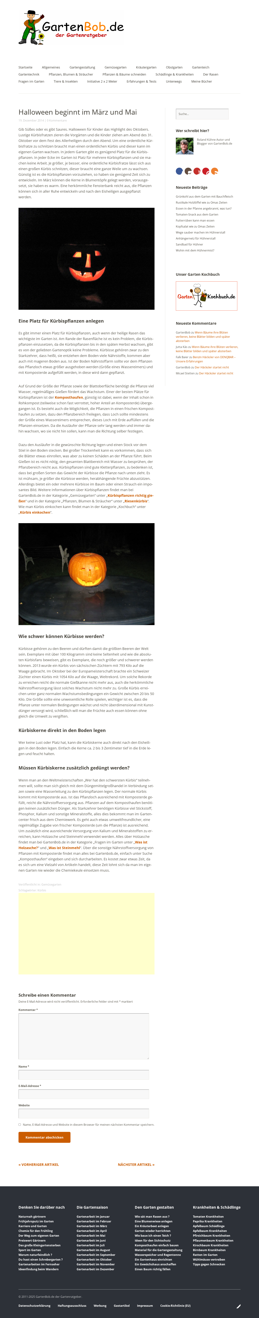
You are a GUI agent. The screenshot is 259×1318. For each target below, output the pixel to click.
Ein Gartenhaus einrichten (153, 1259)
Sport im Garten (29, 1250)
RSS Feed (214, 171)
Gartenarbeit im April (92, 1231)
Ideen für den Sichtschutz (153, 1240)
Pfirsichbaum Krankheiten (211, 1236)
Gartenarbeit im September (96, 1255)
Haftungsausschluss (72, 1306)
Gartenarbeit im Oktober (94, 1259)
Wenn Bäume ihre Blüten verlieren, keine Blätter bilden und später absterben (203, 337)
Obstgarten (174, 67)
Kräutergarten (146, 67)
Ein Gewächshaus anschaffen (155, 1264)
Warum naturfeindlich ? (35, 1255)
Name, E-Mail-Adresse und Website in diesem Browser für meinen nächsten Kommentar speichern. (88, 1125)
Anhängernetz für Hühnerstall (195, 238)
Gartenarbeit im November (96, 1264)
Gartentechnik (28, 74)
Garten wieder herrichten (153, 1231)
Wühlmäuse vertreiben (209, 1259)
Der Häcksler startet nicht (212, 367)
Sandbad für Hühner (189, 244)
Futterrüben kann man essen (195, 220)
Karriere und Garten (32, 1226)
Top (237, 1306)
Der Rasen (210, 74)
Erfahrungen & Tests (141, 81)
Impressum (145, 1306)
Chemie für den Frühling (35, 1231)
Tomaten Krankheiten (208, 1217)
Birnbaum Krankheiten (209, 1250)
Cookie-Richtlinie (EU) (175, 1306)
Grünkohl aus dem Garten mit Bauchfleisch (204, 196)
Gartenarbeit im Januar (93, 1217)
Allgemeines (51, 67)
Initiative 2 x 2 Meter (102, 81)
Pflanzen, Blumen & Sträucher (71, 74)
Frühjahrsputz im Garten (36, 1221)
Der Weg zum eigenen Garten (38, 1236)
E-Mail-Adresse (29, 1086)
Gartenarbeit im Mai (91, 1236)
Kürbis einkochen (35, 512)
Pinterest (205, 171)
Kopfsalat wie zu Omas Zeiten (195, 226)
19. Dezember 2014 (31, 120)
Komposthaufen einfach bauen (157, 1245)
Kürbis (42, 890)
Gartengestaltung (82, 67)
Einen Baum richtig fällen (153, 1269)
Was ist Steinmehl (64, 847)
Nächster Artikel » (136, 1164)
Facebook (179, 171)
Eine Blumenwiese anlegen (153, 1221)
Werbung (100, 1306)
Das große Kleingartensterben (39, 1245)
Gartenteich (200, 67)
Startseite (25, 67)
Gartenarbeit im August (93, 1250)
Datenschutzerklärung (34, 1306)
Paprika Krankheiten (207, 1221)
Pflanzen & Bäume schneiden (124, 74)
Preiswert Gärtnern (32, 1240)
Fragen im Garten (31, 81)
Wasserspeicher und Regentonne (158, 1255)
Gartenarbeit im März (92, 1226)
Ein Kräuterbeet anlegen (152, 1226)
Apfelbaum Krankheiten (210, 1231)
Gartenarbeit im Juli (91, 1245)
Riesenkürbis (136, 501)
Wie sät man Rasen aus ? (152, 1217)
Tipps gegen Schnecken (209, 1264)
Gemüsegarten (116, 67)
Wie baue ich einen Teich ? (153, 1236)
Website (24, 1105)
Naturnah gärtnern (32, 1217)
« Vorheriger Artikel (38, 1164)
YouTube (197, 171)
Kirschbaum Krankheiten (211, 1245)
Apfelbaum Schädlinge (208, 1226)
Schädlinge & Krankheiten (175, 74)
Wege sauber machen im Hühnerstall (200, 232)
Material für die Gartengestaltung (158, 1250)
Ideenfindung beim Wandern (38, 1269)
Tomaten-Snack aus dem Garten (197, 214)
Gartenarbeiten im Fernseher (39, 1264)
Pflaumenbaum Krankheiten (213, 1240)
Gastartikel (122, 1306)
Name (23, 1066)
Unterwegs (174, 81)
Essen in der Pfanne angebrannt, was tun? (204, 208)
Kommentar (28, 1010)
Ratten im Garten (205, 1255)
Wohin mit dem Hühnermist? (195, 250)
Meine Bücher (201, 81)
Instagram (188, 171)
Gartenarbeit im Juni (91, 1240)
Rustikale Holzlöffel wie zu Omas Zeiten (201, 202)
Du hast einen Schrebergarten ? (40, 1259)
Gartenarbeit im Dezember (95, 1269)
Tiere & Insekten (66, 81)
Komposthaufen (69, 397)
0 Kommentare (57, 120)
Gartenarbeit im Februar (94, 1221)
